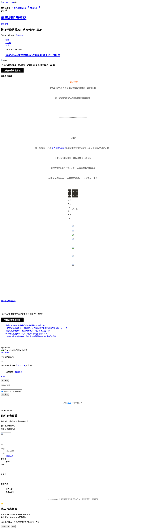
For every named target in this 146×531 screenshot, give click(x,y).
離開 (13, 526)
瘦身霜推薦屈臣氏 (8, 301)
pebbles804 (5, 353)
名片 (7, 45)
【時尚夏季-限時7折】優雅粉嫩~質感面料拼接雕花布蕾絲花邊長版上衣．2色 (36, 328)
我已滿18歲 (5, 526)
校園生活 (18, 372)
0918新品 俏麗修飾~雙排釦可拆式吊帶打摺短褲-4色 (26, 334)
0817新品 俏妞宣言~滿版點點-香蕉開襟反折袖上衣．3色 (27, 331)
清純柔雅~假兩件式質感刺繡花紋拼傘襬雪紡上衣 (25, 325)
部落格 (8, 43)
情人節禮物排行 (58, 148)
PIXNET (56, 499)
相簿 (7, 40)
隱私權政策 (86, 499)
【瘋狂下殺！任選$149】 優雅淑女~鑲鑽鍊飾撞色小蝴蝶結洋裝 (30, 336)
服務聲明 (95, 499)
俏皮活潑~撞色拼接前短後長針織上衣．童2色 (32, 55)
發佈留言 (5, 394)
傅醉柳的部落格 (13, 18)
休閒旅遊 (19, 35)
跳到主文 (4, 24)
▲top (3, 376)
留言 (23, 365)
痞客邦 (18, 365)
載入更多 (5, 380)
